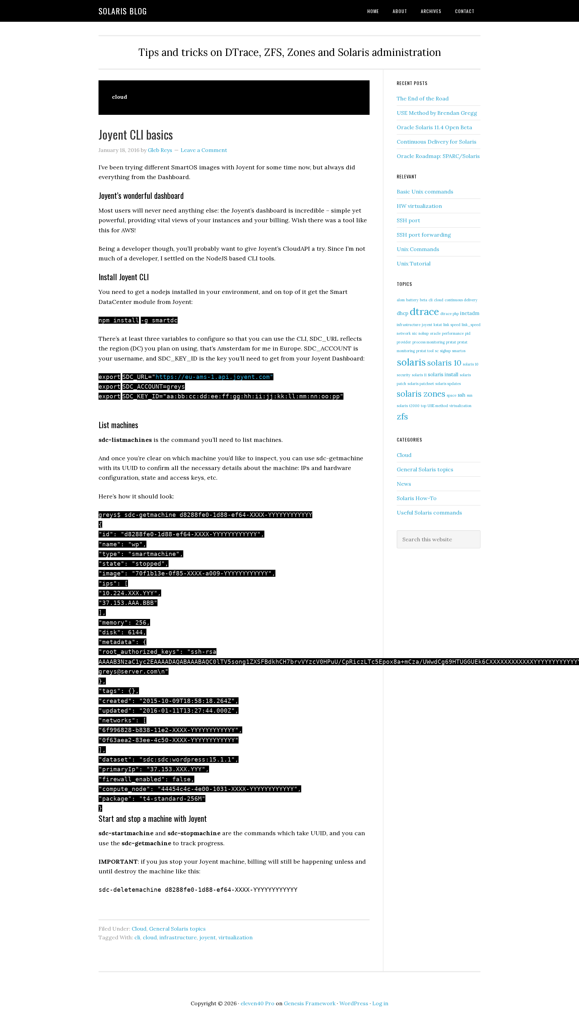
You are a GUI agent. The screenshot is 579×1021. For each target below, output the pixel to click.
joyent (207, 937)
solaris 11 (419, 375)
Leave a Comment (204, 150)
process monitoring (428, 342)
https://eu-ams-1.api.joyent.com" (214, 376)
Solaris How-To (417, 498)
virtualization (235, 937)
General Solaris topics (177, 928)
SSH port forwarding (424, 234)
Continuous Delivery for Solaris (436, 141)
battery (412, 300)
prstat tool (425, 350)
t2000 (414, 405)
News (404, 483)
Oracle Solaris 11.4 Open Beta (434, 127)
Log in (380, 1003)
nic (414, 333)
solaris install (443, 374)
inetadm (469, 313)
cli (137, 937)
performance (453, 333)
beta (423, 300)
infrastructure (178, 937)
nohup (424, 333)
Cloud (139, 928)
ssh (461, 395)
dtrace (424, 311)
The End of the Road (423, 98)
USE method (438, 405)
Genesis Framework (309, 1003)
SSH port (408, 220)
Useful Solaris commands (429, 512)
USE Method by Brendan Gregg (437, 112)
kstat (438, 324)
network (404, 333)
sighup (445, 350)
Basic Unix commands (425, 191)
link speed (451, 324)
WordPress (353, 1003)
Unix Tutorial (414, 263)
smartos (458, 350)
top (423, 405)
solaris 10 (444, 363)
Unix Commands (418, 249)
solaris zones (421, 393)
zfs (402, 416)
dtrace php (449, 313)
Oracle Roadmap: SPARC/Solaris (438, 156)
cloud (150, 937)
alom (401, 300)
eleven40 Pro (257, 1003)
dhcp (402, 313)
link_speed (471, 324)
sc (437, 350)
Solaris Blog (123, 11)
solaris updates (448, 383)
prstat (451, 342)
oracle (435, 333)
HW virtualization (419, 206)
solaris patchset (420, 383)
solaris (411, 362)
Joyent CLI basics (136, 134)
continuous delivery (461, 300)
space (451, 395)
